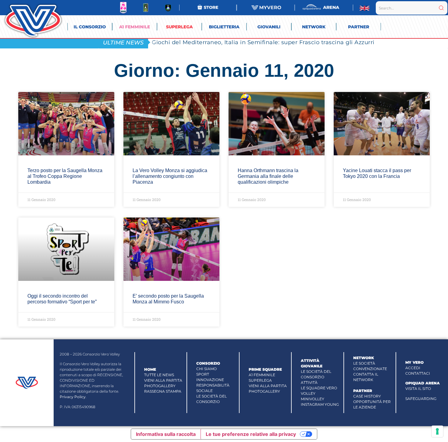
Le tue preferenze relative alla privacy (251, 434)
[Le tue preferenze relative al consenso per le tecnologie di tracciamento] (437, 431)
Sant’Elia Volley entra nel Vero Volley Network (218, 42)
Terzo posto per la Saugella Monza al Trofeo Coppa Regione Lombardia (64, 176)
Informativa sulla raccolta (166, 434)
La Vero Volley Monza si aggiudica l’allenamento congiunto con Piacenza (170, 176)
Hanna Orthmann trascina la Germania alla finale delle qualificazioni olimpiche (268, 176)
